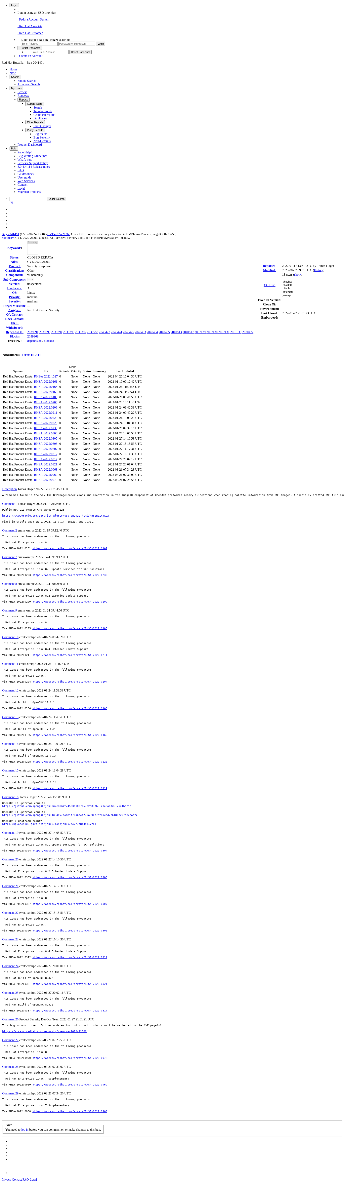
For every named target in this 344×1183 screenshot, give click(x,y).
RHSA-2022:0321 (45, 464)
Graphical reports (44, 114)
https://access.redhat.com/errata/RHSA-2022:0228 (69, 761)
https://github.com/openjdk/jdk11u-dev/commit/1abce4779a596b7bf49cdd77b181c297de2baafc (70, 814)
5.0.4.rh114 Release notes (34, 166)
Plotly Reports (35, 130)
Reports (23, 99)
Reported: (270, 265)
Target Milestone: (14, 305)
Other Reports (35, 122)
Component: (14, 275)
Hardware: (14, 288)
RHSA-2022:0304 (45, 433)
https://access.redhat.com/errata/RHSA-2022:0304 (69, 850)
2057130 (212, 332)
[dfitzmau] (296, 292)
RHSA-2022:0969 (45, 474)
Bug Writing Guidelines (32, 156)
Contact (22, 184)
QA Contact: (14, 314)
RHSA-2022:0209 (45, 407)
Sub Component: (14, 279)
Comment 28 (10, 1066)
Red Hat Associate (30, 26)
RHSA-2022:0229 (45, 423)
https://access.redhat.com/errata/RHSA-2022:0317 (69, 1010)
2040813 (176, 332)
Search (15, 76)
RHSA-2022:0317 (45, 459)
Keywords (14, 248)
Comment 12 (10, 690)
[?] (11, 202)
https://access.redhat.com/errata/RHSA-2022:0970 (69, 1057)
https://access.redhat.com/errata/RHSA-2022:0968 (69, 1111)
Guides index (26, 174)
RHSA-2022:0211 (45, 412)
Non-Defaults (42, 141)
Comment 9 (9, 610)
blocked (49, 340)
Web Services (26, 181)
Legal (21, 188)
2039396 (68, 332)
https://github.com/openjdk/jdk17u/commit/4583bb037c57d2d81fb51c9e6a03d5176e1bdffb (66, 806)
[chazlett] (296, 285)
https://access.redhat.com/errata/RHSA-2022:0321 (69, 983)
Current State (34, 103)
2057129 (200, 332)
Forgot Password (29, 47)
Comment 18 (10, 797)
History (318, 270)
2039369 (32, 336)
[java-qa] (296, 295)
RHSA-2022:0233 (45, 428)
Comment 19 (10, 832)
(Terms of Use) (30, 354)
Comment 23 (10, 939)
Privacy (6, 1179)
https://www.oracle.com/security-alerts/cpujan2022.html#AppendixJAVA (55, 515)
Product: (15, 266)
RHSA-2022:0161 (45, 381)
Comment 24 (10, 966)
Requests (23, 95)
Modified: (269, 270)
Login (14, 5)
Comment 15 (10, 770)
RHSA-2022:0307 (45, 449)
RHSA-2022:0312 (45, 454)
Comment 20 (10, 859)
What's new (25, 159)
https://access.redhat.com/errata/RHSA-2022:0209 (69, 601)
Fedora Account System (33, 19)
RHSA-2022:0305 (45, 438)
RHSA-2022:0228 (45, 417)
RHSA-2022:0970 (45, 480)
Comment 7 (9, 557)
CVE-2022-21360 (58, 234)
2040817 (188, 332)
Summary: (8, 237)
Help (13, 148)
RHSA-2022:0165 (45, 386)
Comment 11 (10, 663)
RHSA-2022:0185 (45, 397)
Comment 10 (10, 637)
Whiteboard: (14, 327)
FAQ (21, 170)
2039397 (80, 332)
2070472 (247, 332)
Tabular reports (42, 111)
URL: (15, 323)
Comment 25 (10, 992)
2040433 (140, 332)
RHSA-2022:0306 (45, 443)
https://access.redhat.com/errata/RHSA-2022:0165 (69, 734)
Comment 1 (9, 503)
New (13, 73)
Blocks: (15, 336)
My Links (16, 88)
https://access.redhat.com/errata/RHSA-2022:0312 (69, 957)
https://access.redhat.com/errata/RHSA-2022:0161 (69, 548)
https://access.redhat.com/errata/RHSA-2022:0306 (69, 930)
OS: (14, 292)
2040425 (128, 332)
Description (9, 489)
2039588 (92, 332)
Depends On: (14, 332)
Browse (22, 92)
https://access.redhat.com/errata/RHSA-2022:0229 (69, 788)
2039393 (44, 332)
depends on (34, 340)
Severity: (15, 301)
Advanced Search (29, 84)
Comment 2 (9, 530)
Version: (14, 284)
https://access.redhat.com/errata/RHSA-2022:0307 (69, 903)
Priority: (15, 297)
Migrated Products (29, 191)
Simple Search (27, 80)
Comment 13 (10, 717)
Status (14, 257)
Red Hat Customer (30, 33)
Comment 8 (9, 583)
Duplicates (40, 118)
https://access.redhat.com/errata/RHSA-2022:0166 (69, 708)
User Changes (42, 126)
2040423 (104, 332)
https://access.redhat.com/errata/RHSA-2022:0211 (69, 654)
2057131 (224, 332)
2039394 (56, 332)
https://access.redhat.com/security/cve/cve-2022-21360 (44, 1031)
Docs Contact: (14, 319)
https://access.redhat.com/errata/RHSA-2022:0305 (69, 877)
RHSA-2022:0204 (45, 402)
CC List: (270, 285)
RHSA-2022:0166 (45, 392)
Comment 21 (10, 886)
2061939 (235, 332)
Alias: (15, 261)
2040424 (116, 332)
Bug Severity (41, 137)
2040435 (164, 332)
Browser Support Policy (33, 163)
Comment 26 (10, 1019)
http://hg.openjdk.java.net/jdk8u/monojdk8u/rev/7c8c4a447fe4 (49, 823)
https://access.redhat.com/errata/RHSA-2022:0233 (69, 574)
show (297, 274)
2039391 (32, 332)
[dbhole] (296, 288)
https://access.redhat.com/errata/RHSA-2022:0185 (69, 628)
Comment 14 (10, 743)
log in (24, 1129)
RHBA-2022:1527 (46, 376)
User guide (24, 177)
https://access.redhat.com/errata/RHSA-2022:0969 (69, 1084)
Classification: (14, 270)
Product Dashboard (30, 144)
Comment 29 (10, 1093)
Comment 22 (10, 912)
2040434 (152, 332)
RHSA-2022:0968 (45, 469)
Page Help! (25, 152)
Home (13, 69)
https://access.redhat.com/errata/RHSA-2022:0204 (69, 681)
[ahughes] (296, 282)
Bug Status (40, 134)
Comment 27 (10, 1040)
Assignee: (14, 310)
